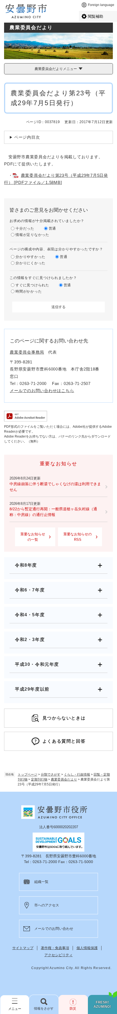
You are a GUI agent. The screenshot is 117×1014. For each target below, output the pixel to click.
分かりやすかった (30, 257)
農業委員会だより (64, 779)
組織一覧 (41, 882)
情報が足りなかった (32, 235)
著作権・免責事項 (55, 948)
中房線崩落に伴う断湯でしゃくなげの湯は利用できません (55, 487)
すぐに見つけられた (32, 285)
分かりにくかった (30, 263)
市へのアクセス (46, 905)
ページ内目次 (27, 137)
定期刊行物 (39, 779)
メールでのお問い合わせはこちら (42, 390)
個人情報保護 (87, 948)
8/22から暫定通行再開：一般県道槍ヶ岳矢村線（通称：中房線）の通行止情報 (53, 512)
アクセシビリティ (58, 955)
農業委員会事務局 (27, 352)
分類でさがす (50, 774)
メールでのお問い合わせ (53, 929)
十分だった (25, 228)
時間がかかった (29, 291)
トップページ (27, 774)
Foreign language (101, 5)
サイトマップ (22, 948)
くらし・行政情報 (77, 774)
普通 (52, 228)
